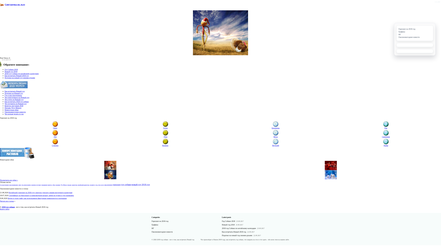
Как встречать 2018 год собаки (17, 102)
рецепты (33, 185)
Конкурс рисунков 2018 (14, 106)
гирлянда (92, 185)
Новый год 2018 (11, 72)
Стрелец (55, 146)
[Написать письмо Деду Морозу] (14, 88)
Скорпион (386, 137)
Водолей (275, 146)
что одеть (98, 185)
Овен (55, 128)
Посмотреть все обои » (9, 180)
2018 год (146, 184)
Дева (165, 137)
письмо (69, 185)
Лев (55, 137)
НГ (153, 228)
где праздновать (4, 185)
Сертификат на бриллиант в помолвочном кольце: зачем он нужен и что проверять (41, 195)
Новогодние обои (11, 110)
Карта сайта (4, 209)
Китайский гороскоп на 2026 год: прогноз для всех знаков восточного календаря (40, 193)
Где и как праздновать (13, 95)
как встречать (108, 185)
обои (53, 185)
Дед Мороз (64, 185)
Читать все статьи (7, 201)
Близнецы (276, 128)
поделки (38, 185)
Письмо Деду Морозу (13, 108)
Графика (155, 225)
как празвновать (13, 185)
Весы (276, 137)
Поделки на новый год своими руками (20, 78)
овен (19, 185)
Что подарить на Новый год (16, 104)
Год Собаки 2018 (11, 69)
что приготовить (26, 185)
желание (58, 185)
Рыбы (386, 146)
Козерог (165, 146)
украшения (44, 185)
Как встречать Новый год (15, 91)
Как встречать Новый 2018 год (17, 76)
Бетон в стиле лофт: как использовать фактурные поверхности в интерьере (37, 198)
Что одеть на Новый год (14, 100)
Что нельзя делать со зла (14, 114)
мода (102, 185)
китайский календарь (83, 185)
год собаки (126, 184)
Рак (385, 128)
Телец (165, 128)
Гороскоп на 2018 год (160, 221)
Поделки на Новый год (14, 93)
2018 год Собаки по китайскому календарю (22, 74)
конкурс (50, 185)
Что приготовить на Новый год (17, 98)
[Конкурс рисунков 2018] (17, 158)
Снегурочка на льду (15, 4)
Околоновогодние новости (15, 112)
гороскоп (117, 184)
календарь (74, 185)
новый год (136, 184)
